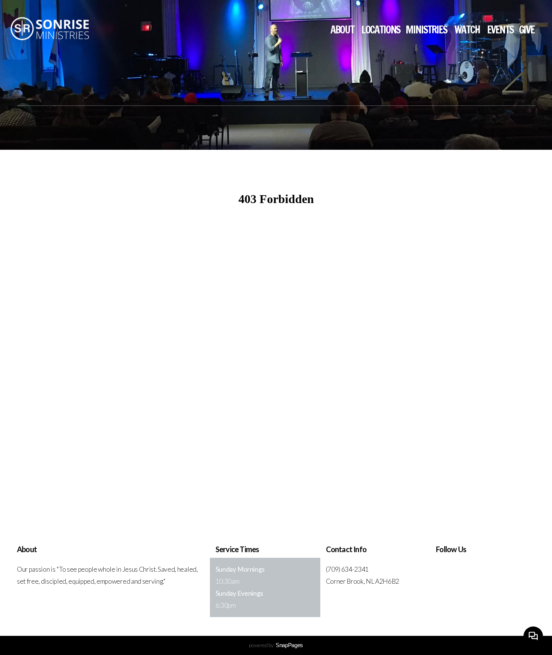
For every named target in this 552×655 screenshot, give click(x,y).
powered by (276, 645)
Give (526, 30)
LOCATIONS (381, 30)
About (343, 30)
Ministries (427, 30)
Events (500, 30)
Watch (468, 30)
